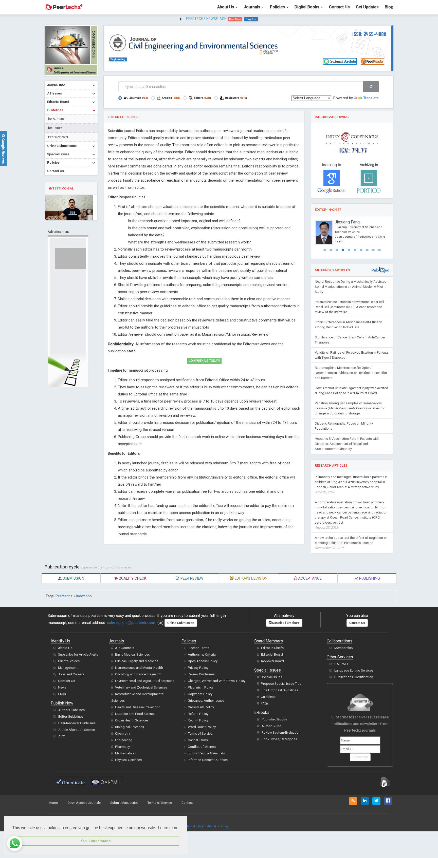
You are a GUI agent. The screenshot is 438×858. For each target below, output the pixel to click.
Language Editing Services (353, 670)
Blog (389, 7)
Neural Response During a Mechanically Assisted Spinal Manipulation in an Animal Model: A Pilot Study (351, 287)
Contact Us (339, 7)
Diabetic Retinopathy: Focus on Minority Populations (344, 426)
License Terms (198, 648)
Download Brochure (285, 623)
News (62, 687)
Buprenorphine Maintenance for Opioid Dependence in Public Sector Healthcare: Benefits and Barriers (351, 373)
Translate (371, 98)
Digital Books (307, 7)
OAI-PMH (341, 664)
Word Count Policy (202, 727)
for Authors (56, 119)
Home (53, 803)
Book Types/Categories (279, 739)
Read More (235, 19)
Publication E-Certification (353, 677)
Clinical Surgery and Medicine (136, 661)
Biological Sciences (129, 727)
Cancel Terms (198, 740)
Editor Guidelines (70, 716)
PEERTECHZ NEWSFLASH (206, 19)
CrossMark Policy (201, 707)
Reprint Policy (198, 720)
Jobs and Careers (71, 674)
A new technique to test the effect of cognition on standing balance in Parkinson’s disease (351, 543)
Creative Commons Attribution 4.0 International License (189, 826)
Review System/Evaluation (281, 732)
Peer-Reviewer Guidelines (77, 723)
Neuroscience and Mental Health (139, 668)
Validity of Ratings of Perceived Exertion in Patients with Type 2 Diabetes (352, 355)
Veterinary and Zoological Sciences (141, 687)
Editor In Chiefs (272, 648)
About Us (226, 7)
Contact (187, 803)
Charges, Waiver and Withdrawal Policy (216, 681)
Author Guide (271, 726)
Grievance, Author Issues (206, 700)
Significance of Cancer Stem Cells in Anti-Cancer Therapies (350, 339)
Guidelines (268, 697)
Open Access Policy (202, 661)
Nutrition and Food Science (135, 714)
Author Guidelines (71, 710)
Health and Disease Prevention (137, 707)
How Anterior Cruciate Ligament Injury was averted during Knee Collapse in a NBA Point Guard (351, 390)
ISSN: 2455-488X (369, 34)
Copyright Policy (200, 694)
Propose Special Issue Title (281, 683)
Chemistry (122, 733)
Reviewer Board (272, 661)
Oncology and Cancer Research (138, 674)
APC (61, 736)
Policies (278, 7)
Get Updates (367, 7)
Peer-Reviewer (58, 137)
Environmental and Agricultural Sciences (144, 681)
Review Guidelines (201, 674)
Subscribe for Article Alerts (78, 654)
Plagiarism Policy (200, 687)
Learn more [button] (168, 828)
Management (68, 668)
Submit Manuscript (124, 803)
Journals (252, 7)
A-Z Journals (124, 648)
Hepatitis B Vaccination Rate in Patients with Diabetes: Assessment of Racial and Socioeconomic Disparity (347, 444)
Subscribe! (360, 757)
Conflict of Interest (202, 747)
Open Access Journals (84, 803)
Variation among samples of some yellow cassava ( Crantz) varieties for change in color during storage (350, 408)
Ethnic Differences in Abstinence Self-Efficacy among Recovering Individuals (348, 324)
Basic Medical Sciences (132, 654)
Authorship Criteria (202, 654)
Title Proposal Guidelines (279, 690)
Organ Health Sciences (132, 720)
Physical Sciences (128, 760)
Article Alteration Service (76, 730)
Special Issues (271, 677)
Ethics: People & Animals (206, 753)
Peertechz (64, 596)
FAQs (62, 694)
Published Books (274, 719)
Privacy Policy (198, 668)
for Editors (55, 128)
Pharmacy (122, 747)
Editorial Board (272, 654)
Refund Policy (198, 714)
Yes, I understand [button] (96, 841)
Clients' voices (69, 661)
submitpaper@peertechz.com (131, 622)
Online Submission (180, 623)
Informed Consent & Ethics (208, 760)
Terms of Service (200, 733)
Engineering (118, 59)
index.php (84, 596)
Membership (343, 648)
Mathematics (125, 753)
